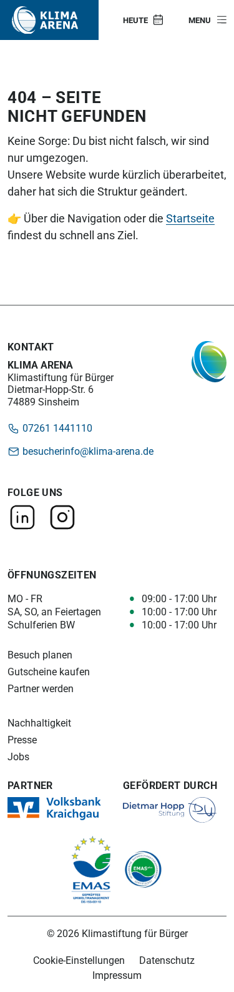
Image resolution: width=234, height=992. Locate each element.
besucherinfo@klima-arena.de (87, 450)
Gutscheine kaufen (48, 672)
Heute (135, 20)
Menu (199, 20)
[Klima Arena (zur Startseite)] (45, 20)
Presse (22, 740)
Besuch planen (39, 655)
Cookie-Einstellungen (79, 959)
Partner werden (40, 689)
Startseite (190, 218)
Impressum (117, 974)
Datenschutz (167, 959)
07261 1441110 (56, 427)
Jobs (18, 757)
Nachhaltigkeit (39, 723)
